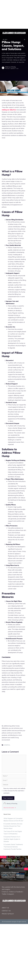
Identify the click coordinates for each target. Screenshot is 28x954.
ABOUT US (5, 908)
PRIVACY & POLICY (8, 914)
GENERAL (7, 745)
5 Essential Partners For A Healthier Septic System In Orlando (12, 839)
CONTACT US (6, 911)
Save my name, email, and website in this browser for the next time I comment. (14, 791)
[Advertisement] (14, 14)
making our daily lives (9, 110)
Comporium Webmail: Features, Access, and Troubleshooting (10, 875)
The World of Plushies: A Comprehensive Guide (11, 862)
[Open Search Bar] (25, 39)
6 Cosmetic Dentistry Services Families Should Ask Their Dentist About (13, 826)
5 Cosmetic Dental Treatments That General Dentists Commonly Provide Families (13, 847)
